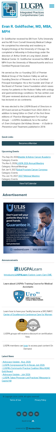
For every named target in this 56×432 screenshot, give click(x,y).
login (26, 345)
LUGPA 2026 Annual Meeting (30, 163)
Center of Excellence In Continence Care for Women (27, 314)
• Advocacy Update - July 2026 (16, 374)
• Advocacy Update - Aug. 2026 (16, 362)
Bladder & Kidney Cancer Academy (34, 157)
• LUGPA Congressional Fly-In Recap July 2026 (23, 365)
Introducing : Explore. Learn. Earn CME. (28, 275)
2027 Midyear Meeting (29, 176)
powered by (21, 428)
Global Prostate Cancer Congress (31, 169)
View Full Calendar (28, 183)
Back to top (27, 421)
